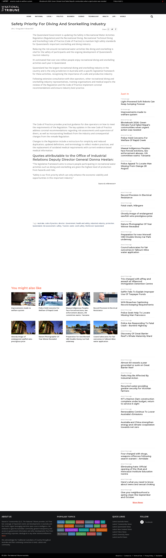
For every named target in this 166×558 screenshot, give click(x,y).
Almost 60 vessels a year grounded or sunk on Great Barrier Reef (135, 365)
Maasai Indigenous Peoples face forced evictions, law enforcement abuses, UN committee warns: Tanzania (135, 152)
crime (99, 534)
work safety (79, 226)
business (72, 534)
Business (70, 16)
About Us (119, 556)
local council (69, 526)
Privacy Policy (149, 556)
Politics (60, 16)
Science (81, 16)
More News (138, 502)
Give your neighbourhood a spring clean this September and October (136, 495)
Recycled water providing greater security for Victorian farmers (136, 388)
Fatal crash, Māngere (132, 205)
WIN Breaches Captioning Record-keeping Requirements (137, 303)
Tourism (65, 226)
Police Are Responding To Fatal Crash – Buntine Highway (137, 324)
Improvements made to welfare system (133, 113)
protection (110, 223)
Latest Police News (119, 532)
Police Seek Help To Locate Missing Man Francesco (135, 314)
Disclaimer (159, 556)
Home (29, 16)
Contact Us (127, 556)
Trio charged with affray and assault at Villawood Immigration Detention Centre (137, 281)
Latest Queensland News (121, 527)
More (4, 536)
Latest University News (120, 534)
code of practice (51, 223)
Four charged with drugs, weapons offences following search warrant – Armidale (136, 456)
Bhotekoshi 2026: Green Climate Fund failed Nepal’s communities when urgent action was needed (63, 1)
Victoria (60, 526)
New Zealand (62, 534)
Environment (83, 530)
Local (49, 16)
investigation (81, 534)
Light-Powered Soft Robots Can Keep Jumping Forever (138, 102)
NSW (103, 522)
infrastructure (102, 530)
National (39, 16)
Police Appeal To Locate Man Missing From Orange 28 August (136, 166)
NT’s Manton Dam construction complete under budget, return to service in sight (137, 401)
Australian (80, 522)
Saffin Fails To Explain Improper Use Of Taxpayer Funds (137, 293)
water (72, 226)
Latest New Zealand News (122, 529)
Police (97, 522)
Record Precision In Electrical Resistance (136, 196)
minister (61, 530)
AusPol (103, 526)
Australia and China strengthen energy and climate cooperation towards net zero (138, 424)
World (123, 16)
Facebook (148, 522)
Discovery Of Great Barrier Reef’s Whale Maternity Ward (136, 334)
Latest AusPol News (119, 537)
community (89, 522)
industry (102, 223)
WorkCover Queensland (94, 226)
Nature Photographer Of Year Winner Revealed (136, 225)
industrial (94, 223)
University (89, 526)
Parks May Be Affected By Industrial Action (135, 376)
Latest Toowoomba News (122, 524)
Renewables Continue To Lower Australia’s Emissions (138, 413)
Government (70, 223)
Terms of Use (138, 556)
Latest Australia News (120, 521)
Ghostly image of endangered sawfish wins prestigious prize (137, 214)
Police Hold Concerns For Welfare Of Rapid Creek (121, 1)
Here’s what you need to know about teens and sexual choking (138, 483)
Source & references (106, 183)
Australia (40, 223)
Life (113, 16)
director (61, 223)
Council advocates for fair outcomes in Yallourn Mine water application (135, 250)
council (97, 526)
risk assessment (49, 226)
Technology (93, 16)
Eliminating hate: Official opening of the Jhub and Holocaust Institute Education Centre (137, 470)
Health (105, 16)
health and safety (83, 223)
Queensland (37, 226)
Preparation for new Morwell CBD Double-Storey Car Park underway (136, 237)
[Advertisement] (123, 8)
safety (58, 226)
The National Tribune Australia (18, 555)
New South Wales (71, 530)
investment (91, 534)
